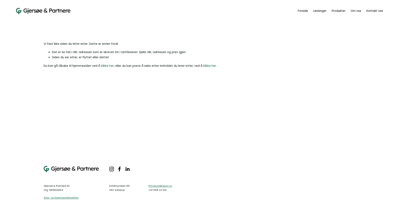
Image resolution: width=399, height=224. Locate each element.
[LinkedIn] (127, 169)
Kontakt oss (374, 11)
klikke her (107, 66)
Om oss (356, 11)
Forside (303, 11)
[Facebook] (119, 169)
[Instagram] (111, 169)
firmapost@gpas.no (160, 185)
